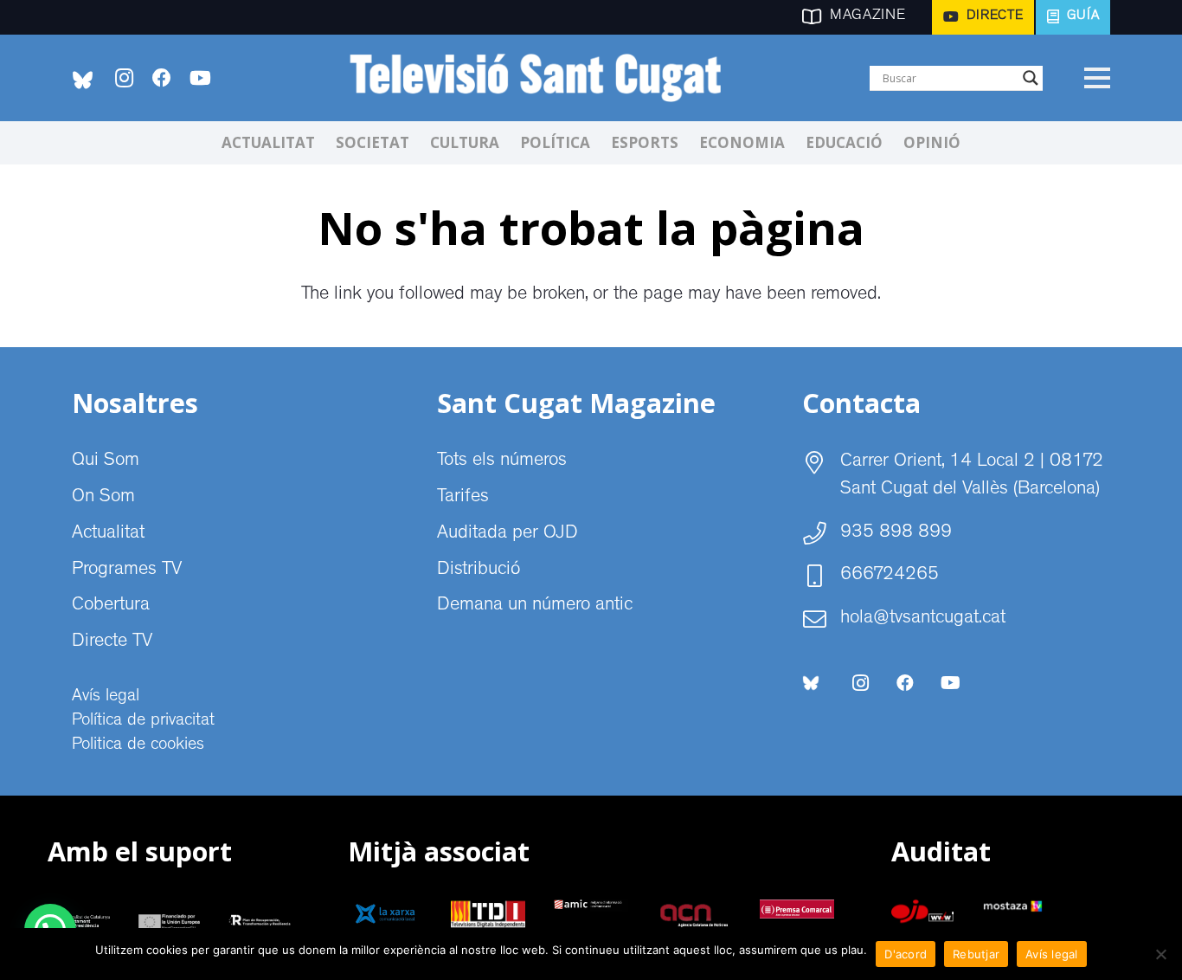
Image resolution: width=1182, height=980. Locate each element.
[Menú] (1097, 78)
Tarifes (463, 497)
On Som (103, 497)
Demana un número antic (535, 606)
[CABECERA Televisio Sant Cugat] (544, 78)
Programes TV (127, 570)
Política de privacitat (143, 721)
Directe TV (112, 642)
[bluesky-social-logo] (82, 80)
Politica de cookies (138, 745)
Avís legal (105, 697)
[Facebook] (162, 78)
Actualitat (108, 534)
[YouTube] (200, 78)
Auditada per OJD (507, 534)
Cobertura (111, 606)
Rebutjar (976, 954)
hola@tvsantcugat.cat (922, 619)
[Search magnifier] (1030, 78)
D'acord (905, 954)
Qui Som (105, 461)
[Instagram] (124, 78)
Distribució (478, 570)
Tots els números (502, 461)
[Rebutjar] (1160, 954)
